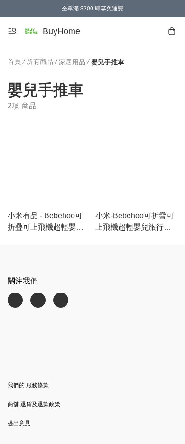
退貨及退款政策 (40, 404)
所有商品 (40, 61)
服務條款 (37, 385)
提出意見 (19, 423)
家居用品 (72, 62)
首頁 (14, 61)
